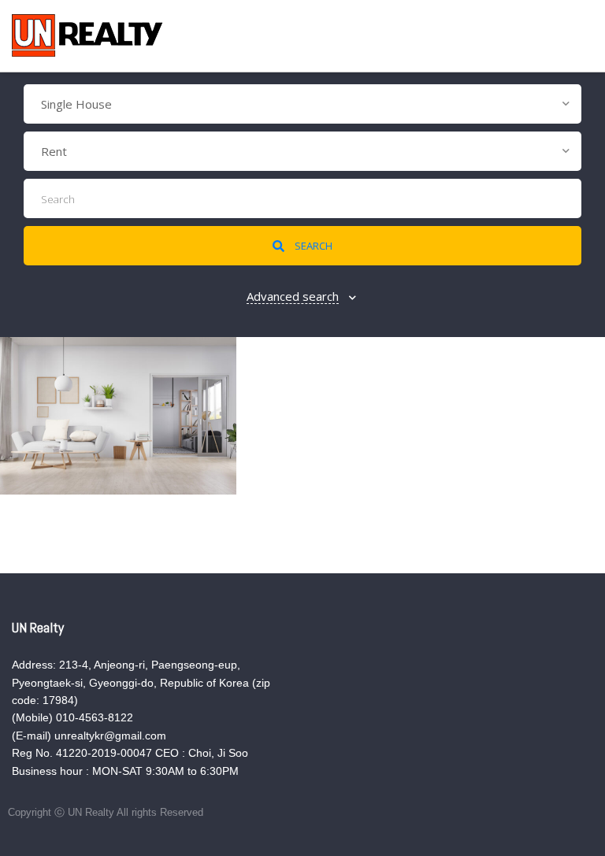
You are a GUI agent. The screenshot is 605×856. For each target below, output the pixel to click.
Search (312, 246)
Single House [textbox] (76, 104)
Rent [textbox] (54, 151)
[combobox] (302, 104)
